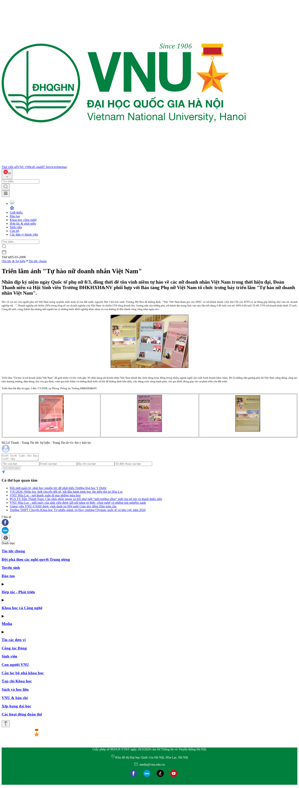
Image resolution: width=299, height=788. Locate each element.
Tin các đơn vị (14, 640)
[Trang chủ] (124, 163)
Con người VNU (15, 664)
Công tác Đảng (14, 648)
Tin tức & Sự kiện (13, 261)
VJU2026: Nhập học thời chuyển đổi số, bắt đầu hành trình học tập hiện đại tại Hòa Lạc (66, 491)
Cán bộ (14, 231)
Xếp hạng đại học (16, 706)
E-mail (37, 167)
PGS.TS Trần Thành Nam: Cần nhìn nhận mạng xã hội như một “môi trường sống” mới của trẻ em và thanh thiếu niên (86, 499)
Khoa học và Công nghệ (22, 608)
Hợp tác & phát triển (23, 223)
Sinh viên (16, 227)
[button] (149, 523)
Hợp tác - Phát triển (18, 592)
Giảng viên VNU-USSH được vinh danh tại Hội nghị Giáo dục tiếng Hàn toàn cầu (63, 506)
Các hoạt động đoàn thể (22, 714)
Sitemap (62, 167)
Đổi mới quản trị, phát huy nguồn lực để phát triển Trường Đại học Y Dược (58, 488)
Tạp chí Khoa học (17, 681)
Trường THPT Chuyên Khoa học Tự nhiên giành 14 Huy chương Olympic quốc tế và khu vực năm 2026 (78, 510)
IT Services (49, 167)
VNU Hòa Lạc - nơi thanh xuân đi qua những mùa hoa (45, 495)
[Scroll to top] (6, 723)
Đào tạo (15, 216)
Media (7, 624)
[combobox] (7, 174)
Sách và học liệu (15, 689)
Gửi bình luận (11, 468)
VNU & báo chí (15, 698)
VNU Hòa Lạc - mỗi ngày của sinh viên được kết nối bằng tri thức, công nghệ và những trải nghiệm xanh (78, 502)
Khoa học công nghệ (23, 220)
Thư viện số (9, 167)
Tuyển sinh (11, 567)
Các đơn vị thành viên (24, 234)
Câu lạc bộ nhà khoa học (23, 673)
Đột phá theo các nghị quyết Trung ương (36, 559)
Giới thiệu (16, 212)
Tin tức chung (38, 261)
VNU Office (25, 167)
